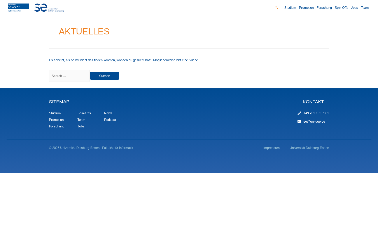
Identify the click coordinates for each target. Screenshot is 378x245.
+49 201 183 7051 (316, 113)
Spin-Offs (341, 7)
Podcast (110, 120)
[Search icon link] (276, 8)
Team (365, 7)
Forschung (324, 7)
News (108, 113)
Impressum (271, 148)
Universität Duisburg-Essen (309, 148)
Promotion (306, 7)
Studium (290, 7)
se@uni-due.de (314, 121)
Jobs (354, 7)
